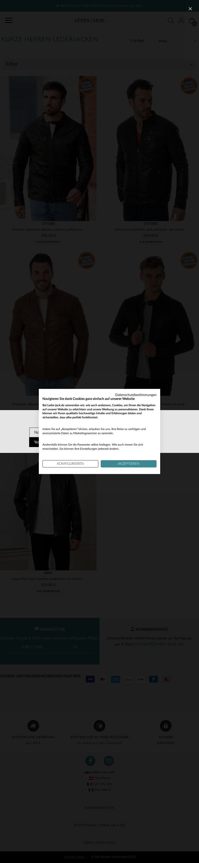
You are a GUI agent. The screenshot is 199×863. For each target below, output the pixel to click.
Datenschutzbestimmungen (136, 395)
